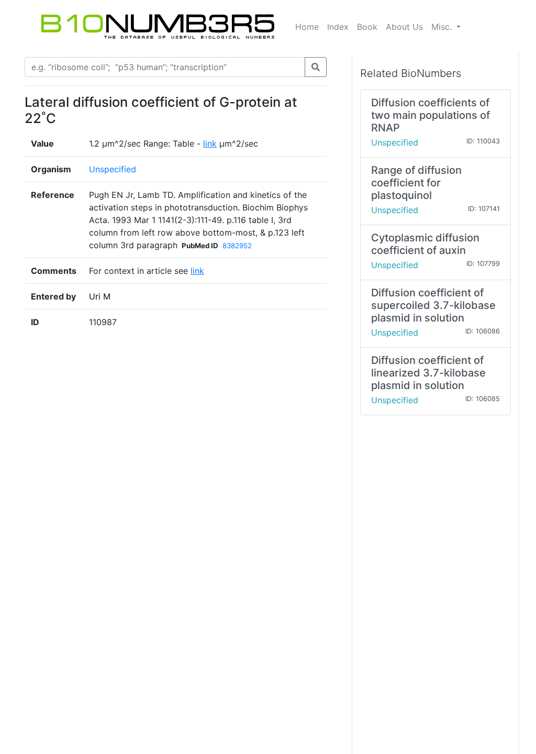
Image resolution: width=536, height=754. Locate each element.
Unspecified (112, 169)
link (210, 143)
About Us (404, 26)
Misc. (442, 26)
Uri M (99, 296)
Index (338, 26)
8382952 (237, 245)
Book (367, 26)
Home (307, 26)
